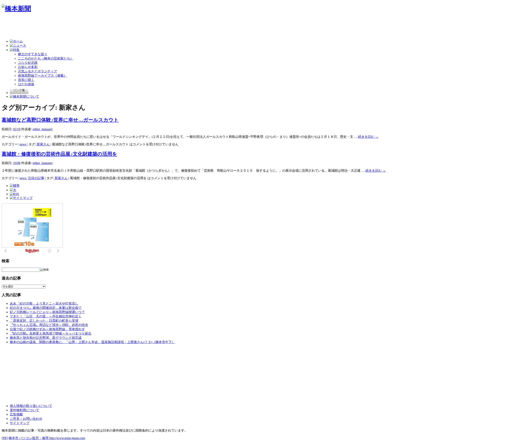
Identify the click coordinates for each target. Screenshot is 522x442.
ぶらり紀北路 (28, 62)
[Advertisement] (76, 27)
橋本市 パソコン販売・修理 (29, 438)
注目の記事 (36, 178)
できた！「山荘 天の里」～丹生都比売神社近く (46, 316)
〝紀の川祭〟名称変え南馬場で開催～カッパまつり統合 (50, 333)
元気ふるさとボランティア (37, 71)
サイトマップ (19, 423)
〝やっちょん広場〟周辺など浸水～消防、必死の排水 (49, 325)
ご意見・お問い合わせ (26, 418)
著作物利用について (24, 410)
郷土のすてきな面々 (32, 54)
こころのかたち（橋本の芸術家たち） (45, 58)
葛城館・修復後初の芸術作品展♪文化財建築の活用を (59, 154)
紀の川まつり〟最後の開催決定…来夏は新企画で (46, 307)
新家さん (43, 144)
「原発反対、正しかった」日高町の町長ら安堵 (44, 320)
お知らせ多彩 (28, 67)
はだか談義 (26, 84)
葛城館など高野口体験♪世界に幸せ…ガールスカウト (60, 120)
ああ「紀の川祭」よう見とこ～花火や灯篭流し (44, 303)
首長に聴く (26, 80)
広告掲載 (16, 414)
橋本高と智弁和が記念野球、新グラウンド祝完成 (46, 337)
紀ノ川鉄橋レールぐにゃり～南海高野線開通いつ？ (47, 312)
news (23, 144)
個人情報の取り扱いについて (31, 406)
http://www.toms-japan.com (67, 438)
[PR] (5, 438)
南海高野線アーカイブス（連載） (42, 75)
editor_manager (43, 129)
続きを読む (368, 136)
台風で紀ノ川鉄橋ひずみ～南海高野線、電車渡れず (47, 329)
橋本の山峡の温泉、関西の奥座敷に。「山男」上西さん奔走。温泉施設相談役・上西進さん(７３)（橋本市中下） (92, 342)
